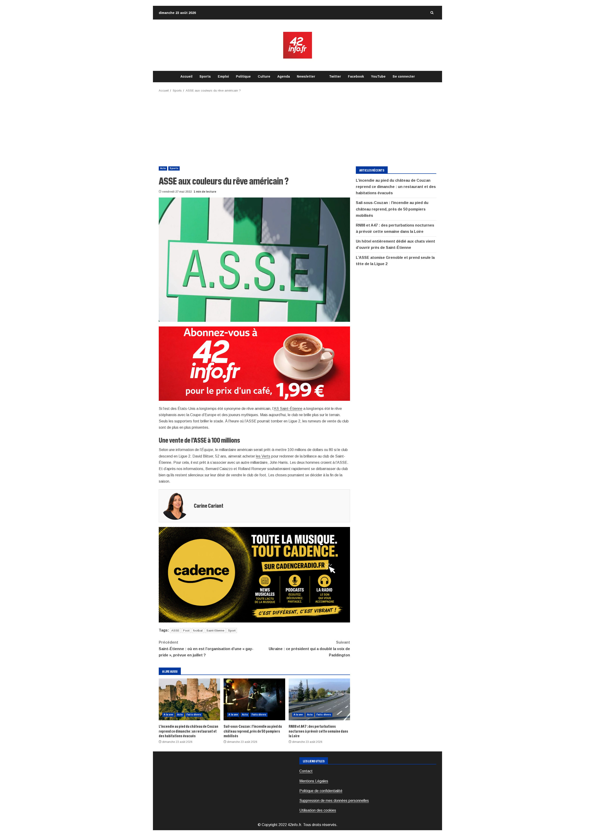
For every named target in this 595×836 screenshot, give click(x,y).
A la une (168, 714)
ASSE (175, 630)
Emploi (223, 76)
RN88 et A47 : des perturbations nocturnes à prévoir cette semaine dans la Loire (319, 699)
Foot (186, 630)
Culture (264, 76)
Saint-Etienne (215, 630)
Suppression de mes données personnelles (334, 801)
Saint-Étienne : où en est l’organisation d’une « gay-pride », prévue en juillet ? (206, 648)
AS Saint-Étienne (288, 409)
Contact (306, 771)
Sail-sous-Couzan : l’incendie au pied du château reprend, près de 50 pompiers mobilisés (254, 699)
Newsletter (306, 76)
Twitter (335, 76)
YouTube (378, 76)
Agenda (283, 76)
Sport (231, 630)
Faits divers (194, 714)
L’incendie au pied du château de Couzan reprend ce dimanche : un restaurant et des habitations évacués (189, 699)
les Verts (263, 456)
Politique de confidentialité (320, 791)
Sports (205, 76)
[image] (254, 363)
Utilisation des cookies (317, 810)
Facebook (356, 76)
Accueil (186, 76)
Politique (243, 76)
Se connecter (404, 76)
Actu (163, 168)
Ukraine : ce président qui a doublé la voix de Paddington (309, 648)
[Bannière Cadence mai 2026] (254, 574)
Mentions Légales (313, 781)
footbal (198, 630)
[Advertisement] (297, 128)
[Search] (431, 12)
